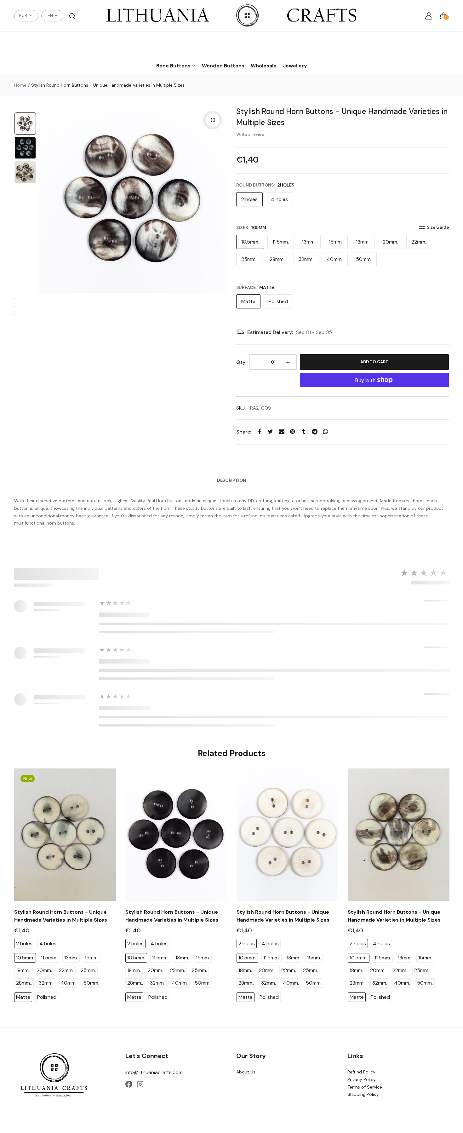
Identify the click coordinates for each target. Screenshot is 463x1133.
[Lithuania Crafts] (231, 15)
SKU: (241, 408)
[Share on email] (281, 432)
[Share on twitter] (270, 432)
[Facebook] (128, 1084)
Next (220, 199)
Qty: (241, 362)
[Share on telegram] (314, 432)
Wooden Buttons (223, 65)
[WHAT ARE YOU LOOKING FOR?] (72, 15)
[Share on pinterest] (292, 432)
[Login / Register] (428, 15)
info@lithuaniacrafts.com (154, 1072)
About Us (245, 1072)
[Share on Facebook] (259, 432)
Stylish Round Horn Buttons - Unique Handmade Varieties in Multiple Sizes (342, 116)
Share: (243, 431)
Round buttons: (265, 185)
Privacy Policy (361, 1079)
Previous (45, 199)
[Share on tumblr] (303, 432)
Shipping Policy (363, 1094)
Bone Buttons (174, 65)
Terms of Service (364, 1087)
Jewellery (295, 65)
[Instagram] (140, 1084)
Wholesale (264, 65)
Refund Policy (361, 1072)
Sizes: (251, 227)
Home (20, 85)
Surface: (255, 287)
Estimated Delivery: (270, 332)
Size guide (438, 227)
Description (231, 480)
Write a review (250, 134)
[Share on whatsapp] (325, 432)
